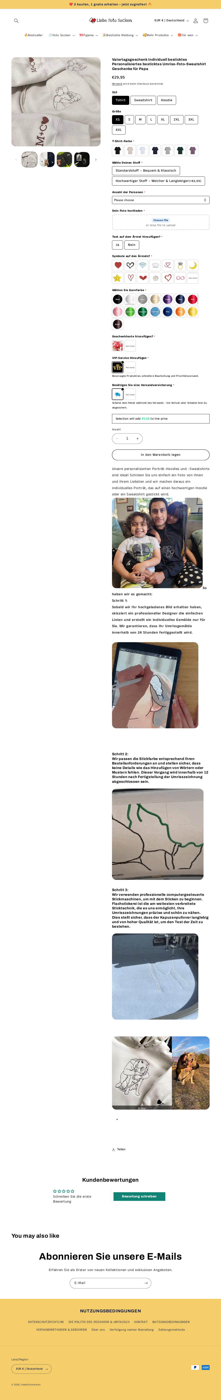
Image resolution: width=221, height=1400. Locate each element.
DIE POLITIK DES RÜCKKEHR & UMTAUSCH (99, 1322)
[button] (16, 21)
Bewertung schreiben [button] (139, 1196)
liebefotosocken (30, 1384)
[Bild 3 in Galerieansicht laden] (64, 159)
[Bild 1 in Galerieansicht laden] (29, 159)
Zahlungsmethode (171, 1330)
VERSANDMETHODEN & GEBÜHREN (61, 1330)
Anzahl (116, 430)
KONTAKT (141, 1322)
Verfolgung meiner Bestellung (132, 1330)
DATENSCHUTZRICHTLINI (46, 1322)
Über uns (98, 1330)
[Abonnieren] (146, 1283)
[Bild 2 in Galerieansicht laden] (47, 159)
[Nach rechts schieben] (96, 159)
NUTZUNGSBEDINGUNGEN (171, 1322)
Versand (117, 84)
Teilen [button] (121, 1149)
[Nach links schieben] (16, 159)
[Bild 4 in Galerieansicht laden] (81, 159)
